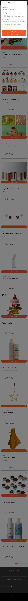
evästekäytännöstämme (6, 26)
